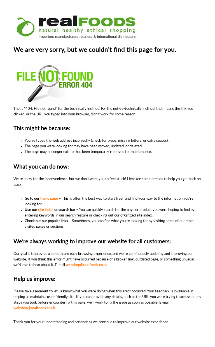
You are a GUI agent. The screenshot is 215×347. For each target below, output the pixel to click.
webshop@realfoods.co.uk (87, 265)
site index (45, 210)
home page (49, 199)
